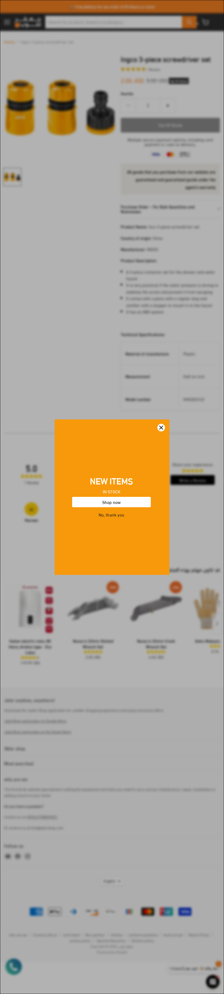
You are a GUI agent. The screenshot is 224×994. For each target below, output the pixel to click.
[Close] (161, 427)
